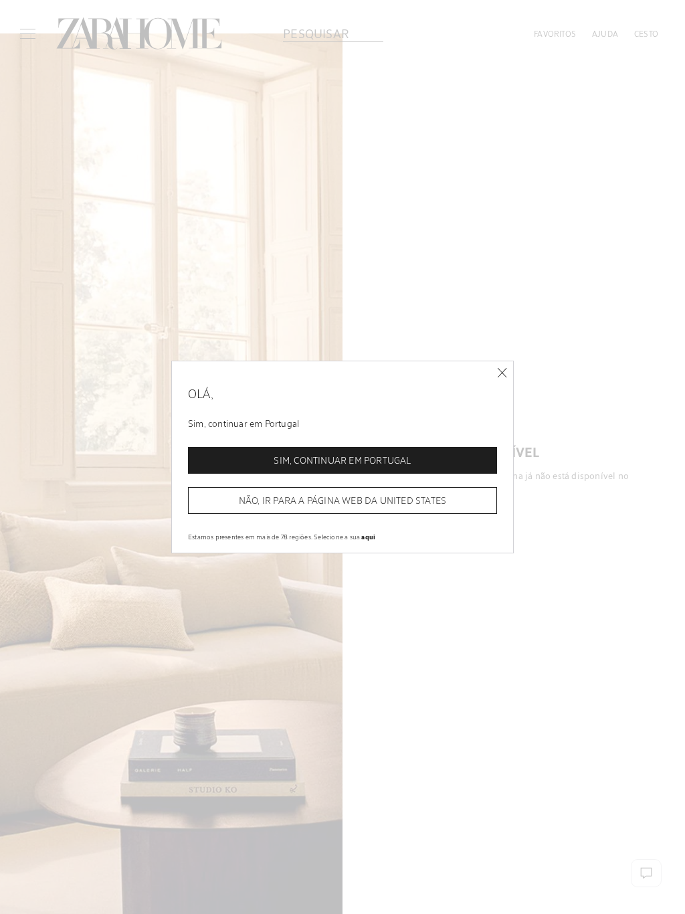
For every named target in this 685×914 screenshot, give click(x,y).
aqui (368, 537)
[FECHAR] (502, 373)
